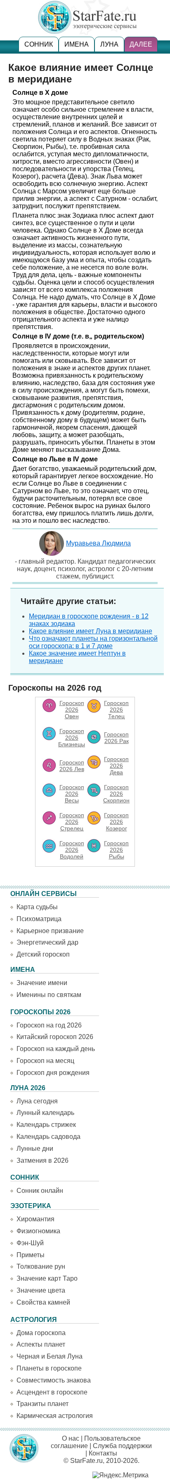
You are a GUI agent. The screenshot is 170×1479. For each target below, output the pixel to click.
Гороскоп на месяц (45, 1060)
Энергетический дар (47, 942)
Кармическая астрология (55, 1415)
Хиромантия (35, 1219)
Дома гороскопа (41, 1332)
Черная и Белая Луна (50, 1356)
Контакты (103, 1453)
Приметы (31, 1254)
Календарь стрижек (46, 1124)
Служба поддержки (122, 1445)
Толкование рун (41, 1266)
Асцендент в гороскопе (52, 1392)
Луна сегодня (37, 1101)
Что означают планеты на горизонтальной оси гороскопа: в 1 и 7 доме (93, 642)
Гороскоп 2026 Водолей (71, 850)
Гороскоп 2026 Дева (116, 766)
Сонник (38, 44)
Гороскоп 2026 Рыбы (116, 850)
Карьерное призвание (50, 930)
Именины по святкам (49, 994)
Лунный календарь (45, 1112)
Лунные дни (35, 1148)
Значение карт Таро (47, 1278)
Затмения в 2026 (42, 1160)
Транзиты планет (42, 1403)
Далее (141, 44)
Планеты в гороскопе (49, 1368)
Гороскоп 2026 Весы (71, 794)
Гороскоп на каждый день (56, 1048)
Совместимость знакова (54, 1380)
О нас (70, 1438)
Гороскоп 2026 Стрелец (71, 822)
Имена (76, 44)
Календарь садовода (48, 1136)
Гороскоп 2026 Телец (116, 710)
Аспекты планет (41, 1344)
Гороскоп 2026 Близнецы (71, 738)
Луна (109, 44)
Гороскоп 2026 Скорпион (116, 794)
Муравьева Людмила (98, 543)
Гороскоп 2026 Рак (116, 737)
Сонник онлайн (40, 1190)
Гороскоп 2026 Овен (71, 710)
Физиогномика (38, 1230)
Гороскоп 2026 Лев (71, 765)
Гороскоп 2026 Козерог (116, 822)
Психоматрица (39, 918)
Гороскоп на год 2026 (49, 1025)
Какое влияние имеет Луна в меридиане (90, 631)
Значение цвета (41, 1290)
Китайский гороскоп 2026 (55, 1036)
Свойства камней (43, 1302)
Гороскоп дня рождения (53, 1072)
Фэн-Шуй (30, 1242)
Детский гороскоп (43, 954)
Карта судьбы (37, 906)
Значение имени (42, 982)
